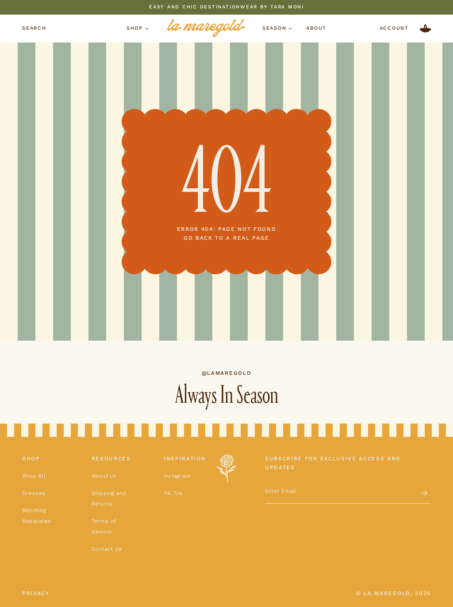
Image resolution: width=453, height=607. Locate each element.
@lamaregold (226, 373)
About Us (104, 476)
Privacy (36, 593)
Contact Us (107, 549)
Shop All (34, 476)
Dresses (34, 493)
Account (394, 28)
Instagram (177, 476)
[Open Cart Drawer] (425, 28)
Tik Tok (173, 493)
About (316, 28)
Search (34, 28)
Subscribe (424, 493)
